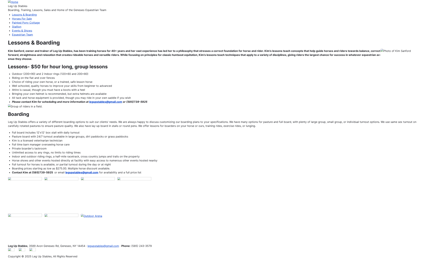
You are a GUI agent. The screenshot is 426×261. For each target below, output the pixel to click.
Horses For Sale (22, 18)
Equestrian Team (22, 34)
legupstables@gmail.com (103, 246)
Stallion (16, 26)
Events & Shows (22, 30)
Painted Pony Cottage (26, 22)
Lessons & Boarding (24, 14)
